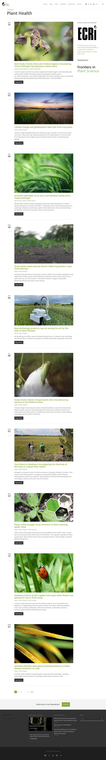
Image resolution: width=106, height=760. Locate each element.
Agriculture (18, 201)
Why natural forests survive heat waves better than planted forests (65, 719)
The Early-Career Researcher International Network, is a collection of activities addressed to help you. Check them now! (88, 49)
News (16, 69)
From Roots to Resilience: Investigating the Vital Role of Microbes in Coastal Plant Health (40, 465)
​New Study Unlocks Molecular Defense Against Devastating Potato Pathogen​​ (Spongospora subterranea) (42, 65)
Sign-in (65, 704)
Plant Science (32, 530)
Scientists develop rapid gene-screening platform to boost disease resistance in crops (42, 667)
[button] (103, 4)
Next (32, 692)
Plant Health (23, 69)
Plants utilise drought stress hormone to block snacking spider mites (41, 525)
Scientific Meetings (34, 69)
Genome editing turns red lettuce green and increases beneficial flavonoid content (65, 731)
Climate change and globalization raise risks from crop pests (43, 127)
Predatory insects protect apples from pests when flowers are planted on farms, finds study (43, 596)
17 (27, 692)
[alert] (14, 718)
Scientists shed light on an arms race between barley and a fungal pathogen (42, 196)
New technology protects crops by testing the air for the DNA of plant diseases (41, 329)
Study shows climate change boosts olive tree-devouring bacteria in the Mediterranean (41, 400)
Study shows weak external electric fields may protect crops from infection (43, 267)
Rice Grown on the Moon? (62, 725)
